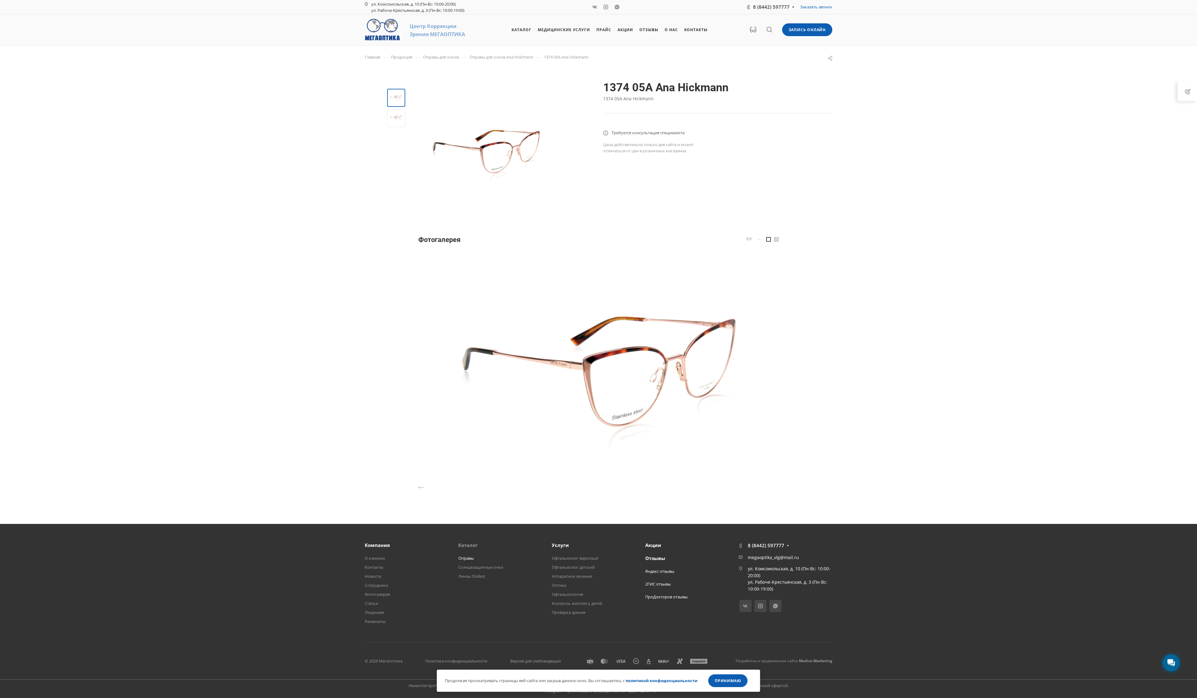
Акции (653, 545)
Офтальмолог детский (573, 567)
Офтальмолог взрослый (575, 558)
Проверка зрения (568, 612)
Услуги (560, 545)
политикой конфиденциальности (661, 680)
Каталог (468, 545)
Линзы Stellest (471, 576)
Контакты (374, 567)
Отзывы (655, 558)
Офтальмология (567, 594)
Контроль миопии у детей (577, 603)
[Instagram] (606, 7)
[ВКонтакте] (595, 7)
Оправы (466, 558)
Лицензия (374, 612)
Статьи (371, 603)
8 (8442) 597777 (771, 7)
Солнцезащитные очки (480, 567)
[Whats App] (617, 7)
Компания (377, 545)
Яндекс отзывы (659, 571)
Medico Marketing (815, 660)
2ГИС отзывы (658, 584)
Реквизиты (375, 621)
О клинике (375, 558)
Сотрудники (376, 585)
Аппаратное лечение (572, 576)
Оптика (559, 585)
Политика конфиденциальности (456, 661)
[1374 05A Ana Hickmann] (486, 151)
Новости (373, 576)
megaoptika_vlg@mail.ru (773, 557)
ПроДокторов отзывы (666, 597)
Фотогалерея (377, 594)
